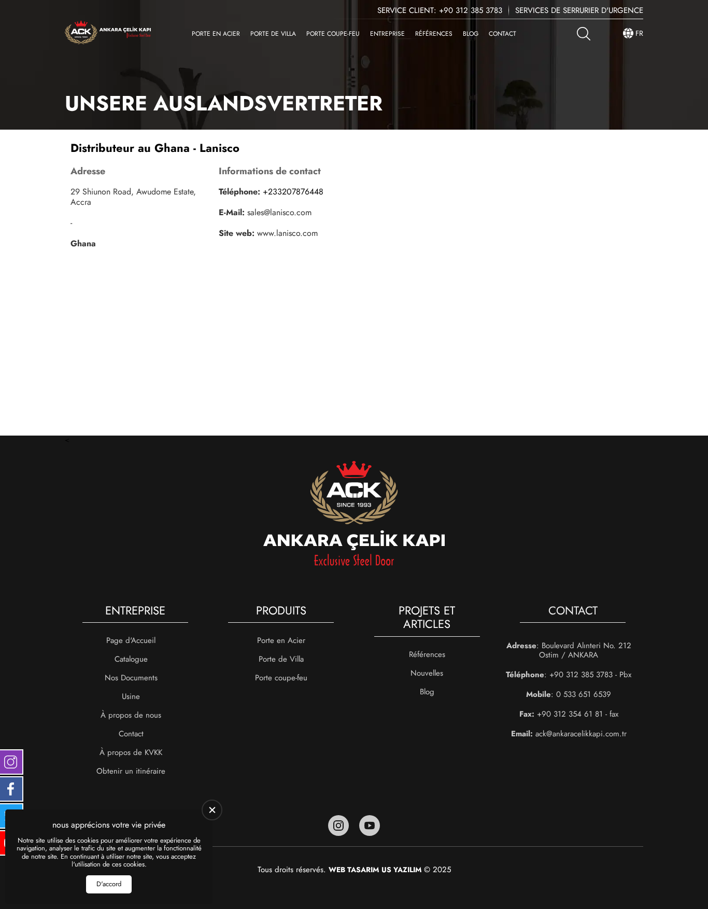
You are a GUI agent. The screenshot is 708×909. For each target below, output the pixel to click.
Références (433, 33)
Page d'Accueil (130, 640)
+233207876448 (293, 192)
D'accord (108, 884)
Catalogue (131, 659)
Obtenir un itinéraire (130, 771)
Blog (470, 33)
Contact (502, 33)
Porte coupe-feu (333, 33)
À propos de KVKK (131, 752)
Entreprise (387, 33)
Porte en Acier (216, 33)
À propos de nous (131, 715)
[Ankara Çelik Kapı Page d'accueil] (108, 33)
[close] (212, 810)
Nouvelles (426, 673)
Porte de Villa (273, 33)
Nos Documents (131, 677)
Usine (131, 696)
